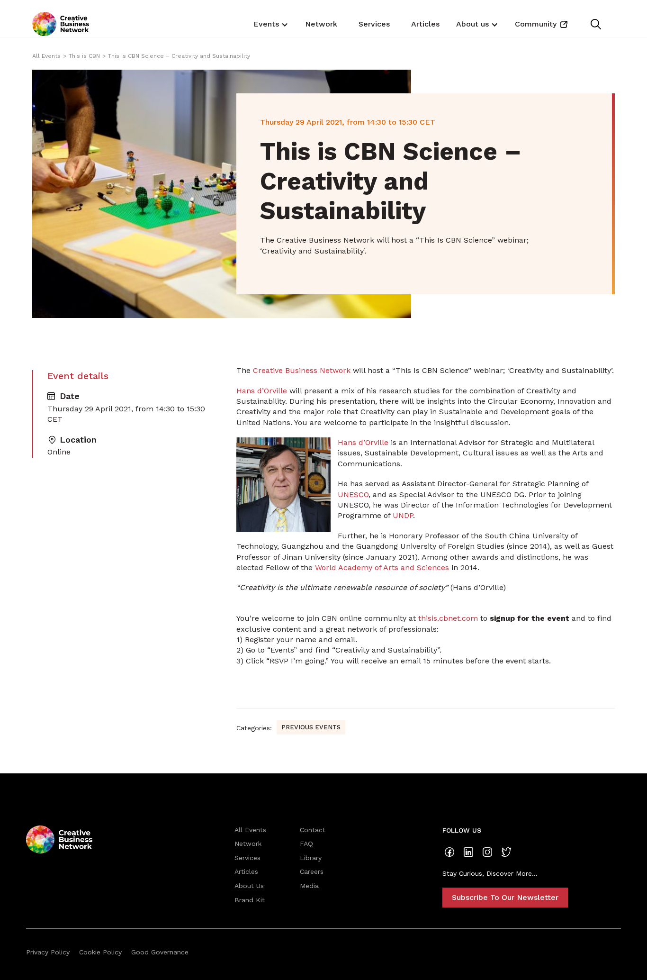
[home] (60, 24)
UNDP (403, 515)
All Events (46, 56)
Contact (312, 830)
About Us (249, 885)
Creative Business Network (301, 370)
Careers (312, 871)
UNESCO (353, 494)
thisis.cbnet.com (448, 618)
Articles (425, 23)
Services (374, 23)
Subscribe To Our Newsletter (505, 897)
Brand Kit (249, 900)
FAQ (306, 843)
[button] (269, 24)
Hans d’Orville (261, 390)
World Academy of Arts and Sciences (382, 567)
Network (321, 23)
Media (309, 885)
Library (311, 858)
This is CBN (84, 56)
